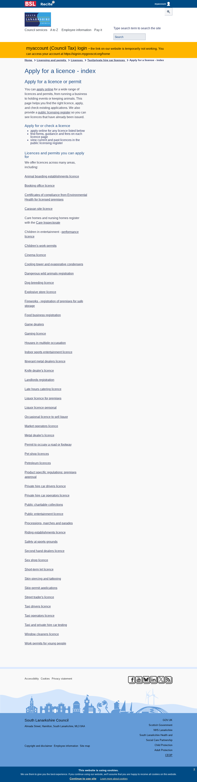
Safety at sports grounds (41, 541)
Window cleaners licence (42, 634)
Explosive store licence (40, 292)
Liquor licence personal (41, 407)
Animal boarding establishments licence (52, 176)
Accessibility (32, 678)
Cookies (45, 678)
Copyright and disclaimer (38, 745)
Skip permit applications (41, 588)
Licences (77, 60)
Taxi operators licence (39, 615)
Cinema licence (35, 255)
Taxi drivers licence (38, 606)
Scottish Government (160, 725)
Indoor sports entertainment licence (48, 352)
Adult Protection (163, 750)
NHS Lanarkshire (163, 730)
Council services (36, 30)
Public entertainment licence (44, 514)
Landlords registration (39, 379)
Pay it (98, 30)
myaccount (160, 4)
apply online (45, 89)
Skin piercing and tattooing (43, 578)
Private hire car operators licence (47, 495)
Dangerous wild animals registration (49, 273)
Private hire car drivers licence (45, 486)
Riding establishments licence (45, 532)
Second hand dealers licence (44, 551)
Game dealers (34, 324)
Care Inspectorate (48, 222)
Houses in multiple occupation (45, 342)
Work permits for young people (45, 643)
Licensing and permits (52, 60)
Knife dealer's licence (39, 370)
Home (29, 60)
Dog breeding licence (39, 282)
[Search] (168, 11)
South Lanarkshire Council (46, 720)
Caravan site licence (39, 208)
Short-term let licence (39, 569)
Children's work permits (41, 245)
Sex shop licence (36, 560)
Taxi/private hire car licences (106, 60)
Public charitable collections (44, 504)
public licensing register (54, 112)
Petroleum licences (38, 463)
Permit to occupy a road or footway (48, 444)
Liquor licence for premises (43, 398)
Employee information (76, 30)
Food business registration (43, 315)
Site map (85, 745)
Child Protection (163, 745)
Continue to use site (83, 778)
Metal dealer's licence (39, 435)
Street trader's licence (39, 597)
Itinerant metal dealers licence (45, 361)
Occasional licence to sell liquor (46, 416)
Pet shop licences (37, 453)
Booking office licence (40, 185)
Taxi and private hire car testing (46, 625)
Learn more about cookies (114, 778)
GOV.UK (167, 720)
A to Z (54, 30)
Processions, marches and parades (49, 523)
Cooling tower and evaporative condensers (54, 264)
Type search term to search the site (137, 28)
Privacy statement (62, 678)
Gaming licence (35, 333)
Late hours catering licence (43, 389)
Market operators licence (41, 426)
